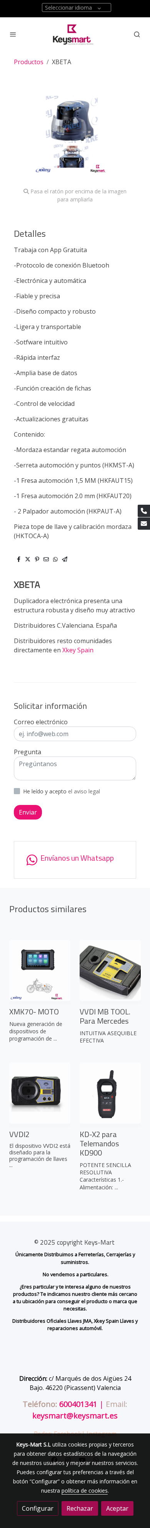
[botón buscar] (137, 34)
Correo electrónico (41, 722)
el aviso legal (84, 791)
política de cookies (85, 1490)
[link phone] (144, 511)
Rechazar (80, 1508)
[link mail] (144, 523)
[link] (75, 34)
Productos (28, 62)
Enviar (28, 812)
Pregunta (27, 752)
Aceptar (117, 1508)
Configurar (37, 1508)
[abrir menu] (13, 34)
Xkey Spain (78, 650)
